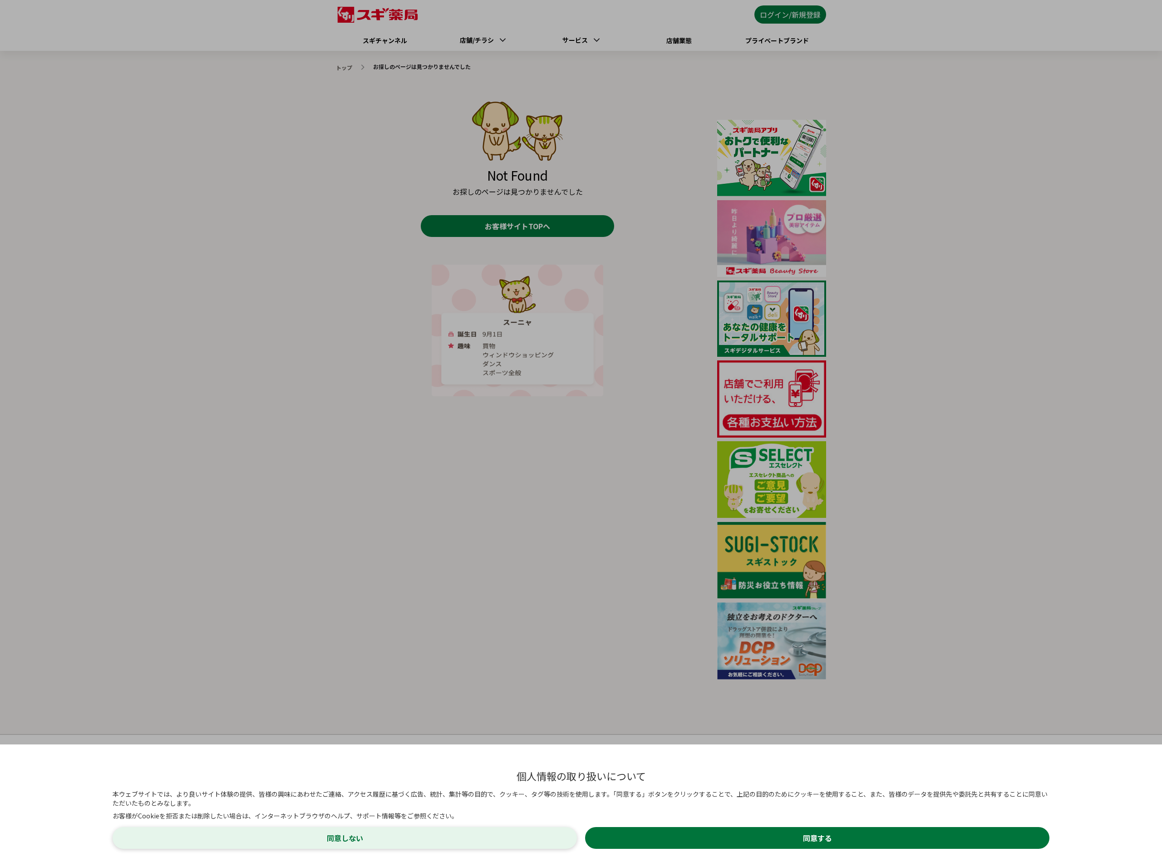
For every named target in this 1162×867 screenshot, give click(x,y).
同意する (817, 838)
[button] (581, 433)
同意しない (345, 838)
